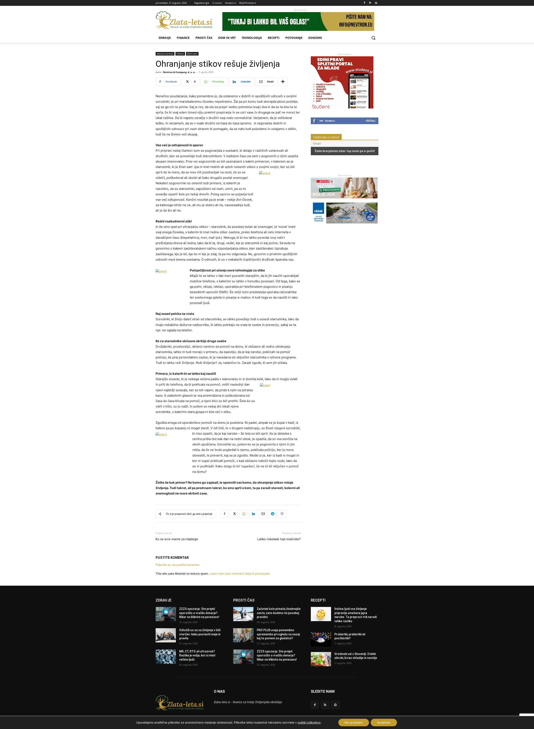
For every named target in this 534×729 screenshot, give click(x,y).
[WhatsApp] (243, 514)
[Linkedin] (253, 514)
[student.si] (342, 107)
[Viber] (282, 514)
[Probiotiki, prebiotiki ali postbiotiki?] (321, 639)
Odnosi (180, 53)
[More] (282, 81)
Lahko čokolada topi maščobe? (279, 539)
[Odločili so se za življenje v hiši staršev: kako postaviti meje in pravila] (166, 635)
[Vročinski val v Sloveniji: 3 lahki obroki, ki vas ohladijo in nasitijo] (321, 659)
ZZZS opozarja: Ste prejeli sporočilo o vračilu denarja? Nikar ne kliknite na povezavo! (199, 613)
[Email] (263, 514)
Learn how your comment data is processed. (240, 573)
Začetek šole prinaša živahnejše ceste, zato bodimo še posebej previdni (279, 613)
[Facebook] (364, 3)
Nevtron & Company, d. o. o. (179, 72)
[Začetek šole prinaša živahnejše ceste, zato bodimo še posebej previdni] (243, 614)
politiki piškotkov (309, 722)
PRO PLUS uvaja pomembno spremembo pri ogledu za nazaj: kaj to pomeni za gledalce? (278, 634)
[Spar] (344, 200)
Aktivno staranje (165, 53)
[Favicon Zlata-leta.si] (189, 20)
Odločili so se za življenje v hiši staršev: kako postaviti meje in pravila (199, 634)
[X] (234, 514)
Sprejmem (384, 722)
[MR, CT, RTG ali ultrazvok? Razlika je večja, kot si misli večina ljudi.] (166, 657)
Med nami (192, 53)
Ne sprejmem (354, 722)
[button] (373, 38)
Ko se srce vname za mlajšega (177, 539)
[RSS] (370, 3)
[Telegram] (272, 514)
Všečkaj (370, 120)
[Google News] (376, 3)
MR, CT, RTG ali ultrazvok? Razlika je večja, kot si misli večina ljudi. (197, 655)
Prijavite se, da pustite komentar (178, 564)
